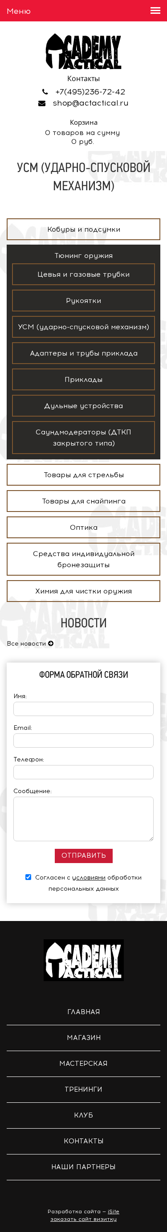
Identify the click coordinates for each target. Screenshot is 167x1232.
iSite (113, 1211)
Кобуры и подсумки (83, 229)
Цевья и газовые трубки (83, 274)
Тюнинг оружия (83, 255)
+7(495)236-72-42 (90, 92)
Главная (83, 1012)
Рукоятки (83, 300)
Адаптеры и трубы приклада (84, 353)
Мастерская (83, 1064)
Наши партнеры (83, 1167)
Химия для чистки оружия (83, 591)
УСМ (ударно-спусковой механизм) (83, 327)
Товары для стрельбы (84, 475)
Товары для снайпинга (84, 501)
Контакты (84, 1141)
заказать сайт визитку (83, 1219)
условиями (89, 877)
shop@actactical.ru (91, 103)
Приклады (83, 379)
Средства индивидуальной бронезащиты (83, 559)
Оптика (84, 527)
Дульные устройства (83, 405)
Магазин (84, 1038)
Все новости (26, 643)
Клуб (83, 1115)
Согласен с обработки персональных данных (87, 883)
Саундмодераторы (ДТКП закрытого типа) (83, 437)
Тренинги (83, 1089)
